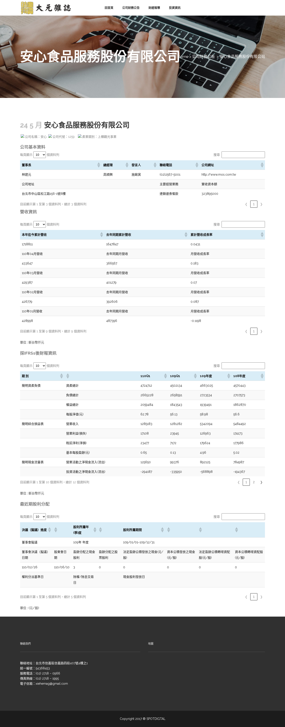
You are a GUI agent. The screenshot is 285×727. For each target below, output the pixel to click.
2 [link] (254, 482)
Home (182, 56)
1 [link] (254, 204)
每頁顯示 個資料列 (39, 154)
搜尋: (217, 154)
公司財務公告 (203, 56)
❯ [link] (261, 204)
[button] (98, 165)
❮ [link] (246, 204)
